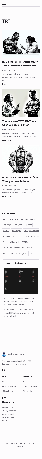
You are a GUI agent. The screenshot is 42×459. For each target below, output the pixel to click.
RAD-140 (35, 236)
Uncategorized (22, 253)
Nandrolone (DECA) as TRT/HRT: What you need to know (20, 179)
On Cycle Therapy (31, 230)
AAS (4, 219)
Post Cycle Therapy (21, 236)
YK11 (32, 253)
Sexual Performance (11, 248)
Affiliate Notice (7, 391)
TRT (11, 253)
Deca (11, 219)
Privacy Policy (28, 391)
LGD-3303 (7, 225)
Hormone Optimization (25, 219)
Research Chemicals (11, 242)
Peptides (6, 236)
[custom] (3, 369)
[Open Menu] (4, 3)
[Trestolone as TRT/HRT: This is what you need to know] (21, 103)
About (4, 381)
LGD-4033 (18, 225)
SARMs (25, 242)
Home (25, 381)
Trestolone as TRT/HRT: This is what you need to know (19, 122)
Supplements (27, 248)
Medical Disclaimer (9, 386)
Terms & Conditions (30, 386)
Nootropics (16, 230)
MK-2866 (28, 225)
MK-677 (6, 230)
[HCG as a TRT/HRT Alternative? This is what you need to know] (21, 44)
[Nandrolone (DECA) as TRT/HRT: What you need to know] (21, 159)
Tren (5, 253)
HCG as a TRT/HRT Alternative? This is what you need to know (20, 63)
